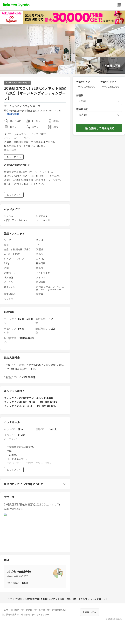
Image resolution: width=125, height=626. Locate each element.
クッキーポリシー (40, 614)
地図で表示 (13, 113)
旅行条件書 (40, 610)
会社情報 (25, 614)
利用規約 (15, 610)
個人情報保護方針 (10, 614)
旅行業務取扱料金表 (56, 610)
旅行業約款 (26, 610)
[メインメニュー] (119, 5)
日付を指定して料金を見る (99, 128)
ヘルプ (5, 610)
